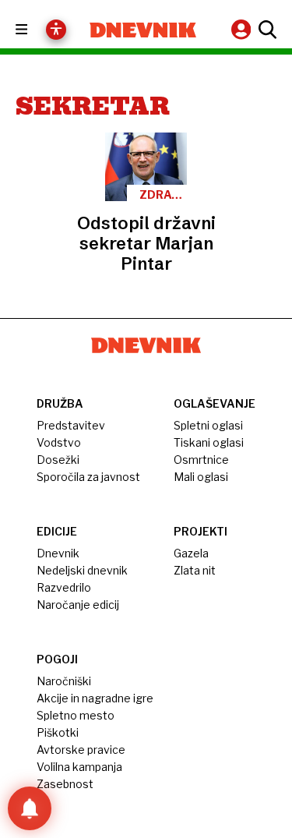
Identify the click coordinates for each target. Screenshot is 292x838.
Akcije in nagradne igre (95, 698)
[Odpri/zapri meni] (35, 30)
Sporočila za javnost (88, 476)
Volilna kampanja (79, 766)
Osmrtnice (201, 459)
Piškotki (58, 732)
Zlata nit (195, 570)
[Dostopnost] (56, 29)
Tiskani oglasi (209, 442)
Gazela (191, 553)
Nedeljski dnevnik (82, 570)
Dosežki (58, 459)
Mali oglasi (201, 476)
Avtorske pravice (81, 749)
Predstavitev (71, 425)
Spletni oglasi (208, 425)
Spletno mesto (75, 715)
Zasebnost (65, 783)
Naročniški (64, 681)
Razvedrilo (64, 587)
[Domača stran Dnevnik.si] (143, 30)
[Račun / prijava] (243, 29)
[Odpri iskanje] (265, 29)
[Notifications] (29, 808)
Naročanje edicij (78, 604)
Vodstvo (59, 442)
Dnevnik (58, 553)
